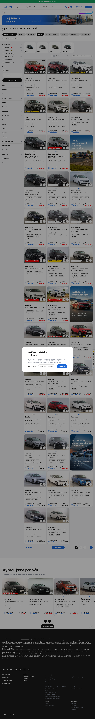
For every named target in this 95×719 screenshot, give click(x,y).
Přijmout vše (62, 366)
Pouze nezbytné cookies (46, 366)
